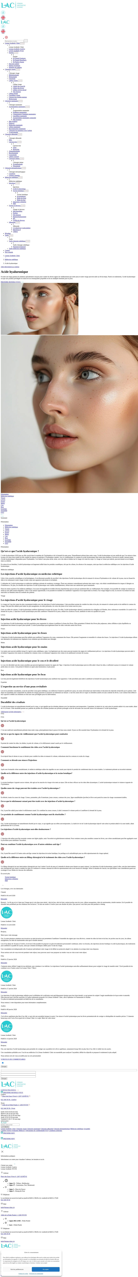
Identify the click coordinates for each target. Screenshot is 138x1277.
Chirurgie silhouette (47, 1129)
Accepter (46, 1269)
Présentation (9, 525)
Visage (7, 529)
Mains (7, 534)
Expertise (8, 540)
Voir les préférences (17, 1269)
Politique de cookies (23, 1273)
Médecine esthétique (11, 527)
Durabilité (8, 541)
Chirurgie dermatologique (62, 1129)
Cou (6, 536)
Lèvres (7, 531)
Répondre (4, 899)
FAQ (6, 543)
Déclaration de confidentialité (36, 1273)
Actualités (87, 1129)
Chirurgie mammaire (33, 1129)
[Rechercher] (26, 40)
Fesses (7, 532)
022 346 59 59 (5, 1234)
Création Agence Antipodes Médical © (13, 1130)
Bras (6, 538)
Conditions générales (55, 1130)
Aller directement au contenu (10, 267)
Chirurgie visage (21, 1129)
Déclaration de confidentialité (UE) (37, 1130)
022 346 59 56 (5, 1200)
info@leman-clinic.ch (8, 1207)
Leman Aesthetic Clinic (8, 1129)
